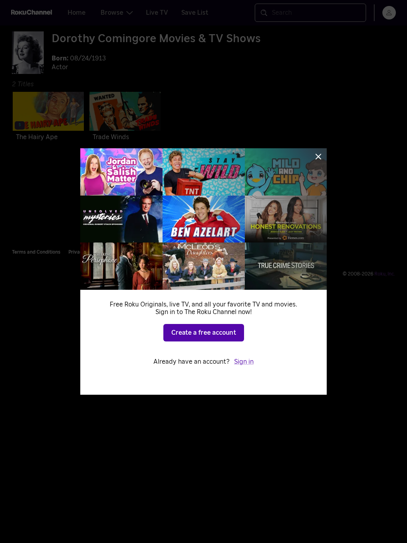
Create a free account (203, 333)
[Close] (318, 156)
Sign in (244, 362)
